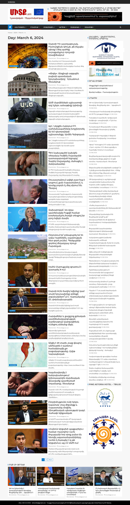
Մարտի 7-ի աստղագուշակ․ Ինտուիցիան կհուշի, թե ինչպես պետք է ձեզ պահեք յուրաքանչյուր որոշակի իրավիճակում (65, 49)
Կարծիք (62, 27)
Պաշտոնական (20, 483)
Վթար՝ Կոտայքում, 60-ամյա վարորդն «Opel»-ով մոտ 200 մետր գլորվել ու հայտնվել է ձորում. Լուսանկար (104, 147)
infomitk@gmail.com (63, 58)
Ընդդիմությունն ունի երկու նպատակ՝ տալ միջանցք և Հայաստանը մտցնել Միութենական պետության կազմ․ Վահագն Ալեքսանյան (66, 407)
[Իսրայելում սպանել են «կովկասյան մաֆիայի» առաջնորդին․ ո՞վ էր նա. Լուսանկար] (79, 476)
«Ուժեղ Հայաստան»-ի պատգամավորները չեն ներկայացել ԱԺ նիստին (105, 208)
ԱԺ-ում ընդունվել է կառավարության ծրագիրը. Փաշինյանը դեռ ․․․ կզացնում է (21, 490)
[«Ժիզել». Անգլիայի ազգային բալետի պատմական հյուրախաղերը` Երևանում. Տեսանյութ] (27, 84)
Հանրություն (20, 27)
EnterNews (98, 503)
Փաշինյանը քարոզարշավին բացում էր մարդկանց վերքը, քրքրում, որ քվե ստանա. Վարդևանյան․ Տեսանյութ (104, 158)
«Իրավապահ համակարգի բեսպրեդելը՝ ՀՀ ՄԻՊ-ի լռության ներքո (49, 490)
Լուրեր (12, 483)
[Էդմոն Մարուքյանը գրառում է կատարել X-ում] (27, 274)
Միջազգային (48, 27)
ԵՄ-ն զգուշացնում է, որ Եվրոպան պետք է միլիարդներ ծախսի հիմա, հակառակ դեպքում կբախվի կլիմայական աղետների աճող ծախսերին (102, 310)
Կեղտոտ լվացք (21, 146)
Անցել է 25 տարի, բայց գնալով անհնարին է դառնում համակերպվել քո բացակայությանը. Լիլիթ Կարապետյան (64, 348)
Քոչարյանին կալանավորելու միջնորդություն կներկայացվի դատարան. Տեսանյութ (101, 231)
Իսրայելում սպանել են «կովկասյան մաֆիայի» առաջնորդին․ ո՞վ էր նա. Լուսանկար (103, 120)
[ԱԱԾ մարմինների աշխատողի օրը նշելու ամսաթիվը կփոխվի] (27, 110)
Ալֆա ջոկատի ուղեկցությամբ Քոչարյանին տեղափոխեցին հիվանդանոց (101, 254)
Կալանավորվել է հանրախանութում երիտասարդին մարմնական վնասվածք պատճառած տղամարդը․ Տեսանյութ (64, 378)
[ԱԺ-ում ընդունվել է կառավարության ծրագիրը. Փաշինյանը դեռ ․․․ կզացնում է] (22, 476)
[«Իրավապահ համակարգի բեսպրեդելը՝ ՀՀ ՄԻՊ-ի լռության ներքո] (50, 476)
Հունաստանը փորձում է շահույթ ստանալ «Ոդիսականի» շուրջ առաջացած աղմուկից (102, 284)
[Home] (10, 27)
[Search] (120, 27)
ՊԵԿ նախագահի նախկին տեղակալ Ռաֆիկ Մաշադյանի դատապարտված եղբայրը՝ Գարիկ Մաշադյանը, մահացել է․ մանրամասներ (65, 158)
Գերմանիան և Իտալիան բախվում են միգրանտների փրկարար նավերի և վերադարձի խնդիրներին (104, 263)
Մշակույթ (89, 27)
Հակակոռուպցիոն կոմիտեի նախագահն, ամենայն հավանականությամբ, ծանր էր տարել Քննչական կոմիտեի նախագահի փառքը (104, 243)
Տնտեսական (75, 27)
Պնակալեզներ (14, 201)
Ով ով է (12, 120)
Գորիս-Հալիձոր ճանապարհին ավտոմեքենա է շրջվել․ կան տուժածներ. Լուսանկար (101, 370)
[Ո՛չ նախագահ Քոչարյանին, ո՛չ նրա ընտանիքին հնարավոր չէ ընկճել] (108, 476)
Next (50, 459)
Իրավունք (34, 27)
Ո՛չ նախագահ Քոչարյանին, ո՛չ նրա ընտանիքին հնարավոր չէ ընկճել (108, 490)
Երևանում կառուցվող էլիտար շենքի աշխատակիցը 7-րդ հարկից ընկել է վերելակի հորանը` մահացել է (103, 347)
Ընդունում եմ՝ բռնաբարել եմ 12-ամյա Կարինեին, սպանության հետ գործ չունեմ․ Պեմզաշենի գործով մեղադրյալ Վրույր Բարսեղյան (66, 240)
